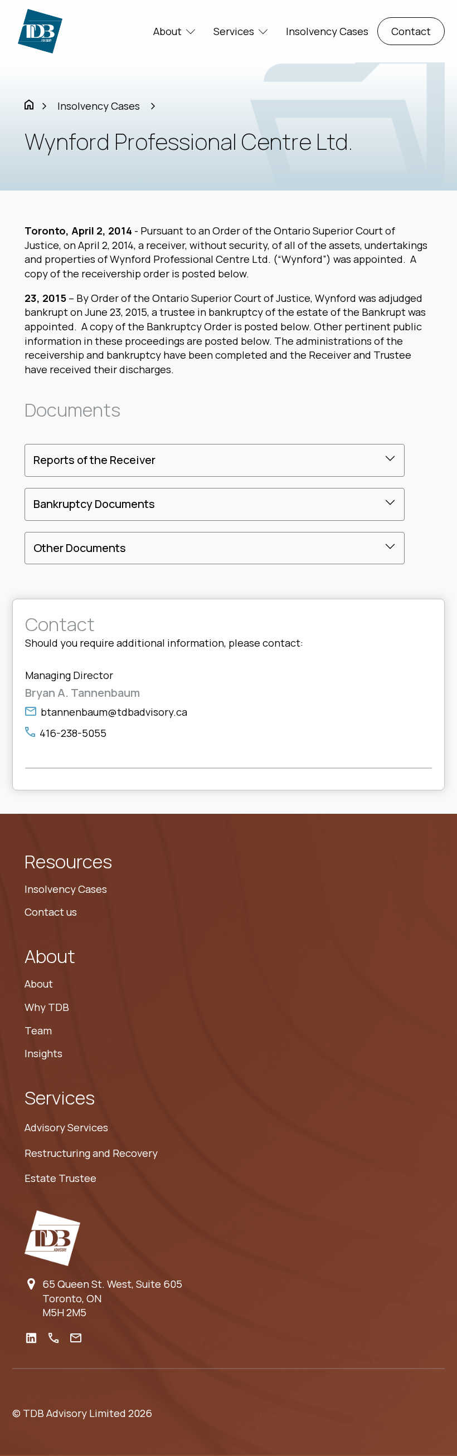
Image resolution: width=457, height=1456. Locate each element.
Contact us (51, 911)
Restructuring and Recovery (91, 1153)
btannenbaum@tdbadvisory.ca (114, 712)
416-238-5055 (73, 733)
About (39, 983)
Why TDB (47, 1007)
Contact (411, 31)
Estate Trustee (60, 1178)
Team (38, 1030)
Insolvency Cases (327, 31)
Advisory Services (66, 1127)
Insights (43, 1053)
